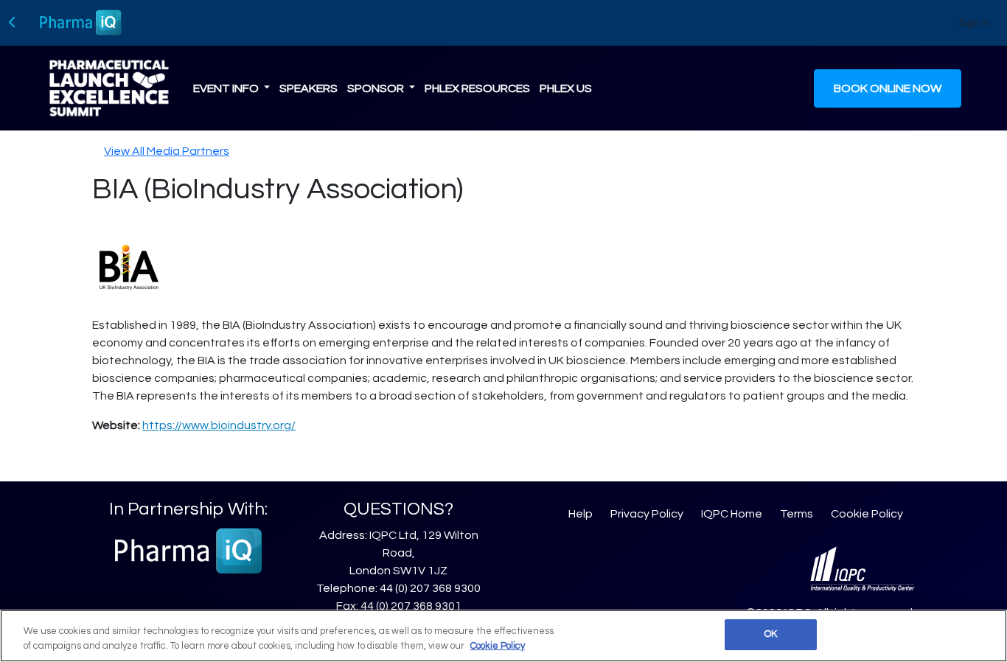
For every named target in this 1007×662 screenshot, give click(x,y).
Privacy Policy (646, 514)
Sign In (974, 23)
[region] (503, 636)
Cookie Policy (867, 514)
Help (580, 514)
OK (770, 634)
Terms (796, 514)
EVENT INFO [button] (227, 88)
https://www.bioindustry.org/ (219, 425)
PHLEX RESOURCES (477, 88)
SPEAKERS (308, 88)
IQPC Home (731, 514)
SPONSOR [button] (376, 88)
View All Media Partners (166, 151)
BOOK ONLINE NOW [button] (887, 88)
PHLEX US (566, 88)
